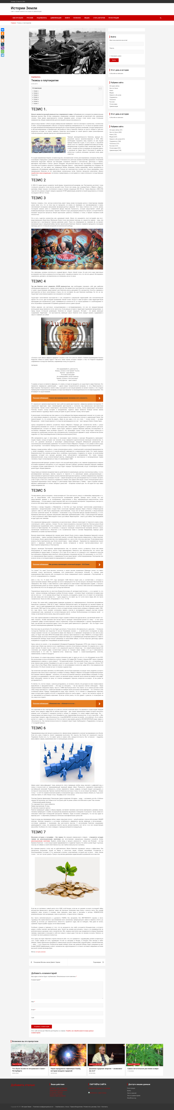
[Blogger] (3, 40)
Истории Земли (24, 8)
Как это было (18, 18)
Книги (67, 18)
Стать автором (99, 18)
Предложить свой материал (58, 1090)
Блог (99, 1107)
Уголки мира (113, 104)
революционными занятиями (40, 841)
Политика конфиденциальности (43, 1107)
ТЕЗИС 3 (36, 95)
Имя (33, 1002)
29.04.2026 (92, 1073)
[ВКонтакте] (3, 29)
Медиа (87, 18)
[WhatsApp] (3, 51)
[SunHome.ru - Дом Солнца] (97, 1093)
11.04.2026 (130, 1071)
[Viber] (3, 48)
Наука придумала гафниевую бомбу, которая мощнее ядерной (66, 1070)
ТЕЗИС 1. (36, 91)
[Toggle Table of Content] (99, 88)
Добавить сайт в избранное (58, 1088)
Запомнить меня (116, 56)
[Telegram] (3, 55)
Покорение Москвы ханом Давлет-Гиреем (47, 962)
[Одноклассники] (3, 33)
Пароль (111, 48)
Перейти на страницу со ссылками (99, 1088)
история (38, 952)
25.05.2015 (34, 84)
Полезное (77, 18)
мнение (43, 952)
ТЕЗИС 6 (36, 101)
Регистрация (114, 18)
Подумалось (42, 18)
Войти (114, 60)
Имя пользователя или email (118, 40)
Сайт (32, 1017)
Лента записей (131, 1093)
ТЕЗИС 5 (36, 99)
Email (33, 1010)
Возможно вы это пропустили (25, 1041)
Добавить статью (23, 1085)
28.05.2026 (15, 1073)
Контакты (105, 1107)
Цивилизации (55, 18)
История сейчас (114, 86)
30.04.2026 (54, 1073)
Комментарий (36, 980)
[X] (3, 37)
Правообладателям (76, 1107)
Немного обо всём (115, 95)
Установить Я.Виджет (56, 1092)
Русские (30, 18)
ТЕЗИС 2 (36, 93)
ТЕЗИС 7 (36, 103)
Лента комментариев (133, 1095)
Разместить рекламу (56, 1094)
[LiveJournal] (3, 44)
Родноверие (97, 962)
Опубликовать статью (62, 1107)
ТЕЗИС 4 (36, 97)
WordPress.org (131, 1098)
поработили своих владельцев (41, 173)
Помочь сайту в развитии (58, 1096)
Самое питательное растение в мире (143, 1069)
